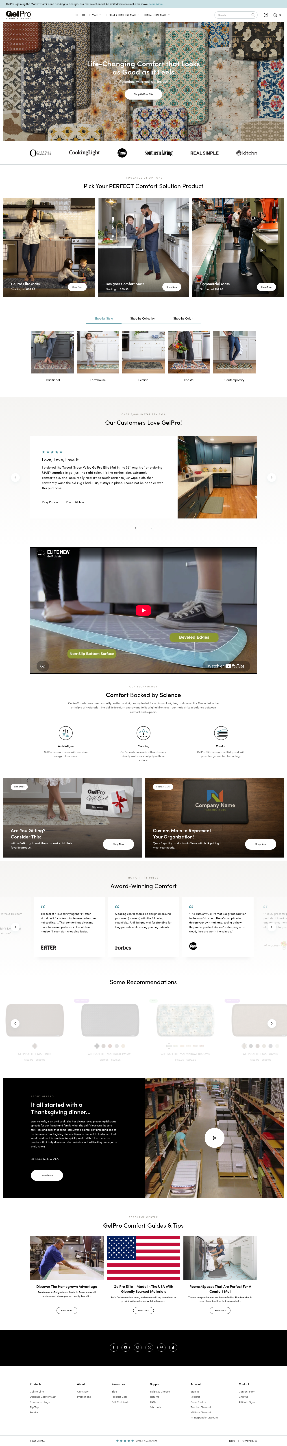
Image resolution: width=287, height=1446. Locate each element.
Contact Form (247, 1391)
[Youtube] (126, 1348)
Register (195, 1396)
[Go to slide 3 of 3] (15, 1023)
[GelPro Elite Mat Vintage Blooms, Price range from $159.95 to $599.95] (68, 1020)
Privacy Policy (249, 1441)
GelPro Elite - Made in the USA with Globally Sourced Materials (143, 1289)
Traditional (53, 380)
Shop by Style (103, 318)
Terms (232, 1441)
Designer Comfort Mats (121, 15)
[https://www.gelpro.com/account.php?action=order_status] (266, 15)
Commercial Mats (155, 15)
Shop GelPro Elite (143, 94)
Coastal (189, 380)
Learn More (156, 4)
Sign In (195, 1391)
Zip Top (34, 1407)
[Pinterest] (161, 1348)
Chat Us (243, 1396)
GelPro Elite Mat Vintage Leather (218, 1054)
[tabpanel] (143, 477)
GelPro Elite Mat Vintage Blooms (68, 1054)
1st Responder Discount (204, 1417)
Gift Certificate (120, 1402)
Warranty (155, 1407)
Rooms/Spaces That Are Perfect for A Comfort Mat (220, 1289)
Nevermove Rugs (40, 1402)
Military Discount (201, 1412)
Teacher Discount (201, 1407)
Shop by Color (183, 318)
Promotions (84, 1396)
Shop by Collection (143, 318)
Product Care (119, 1396)
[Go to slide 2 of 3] (271, 1023)
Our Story (83, 1391)
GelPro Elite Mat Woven (143, 1054)
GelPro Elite (37, 1391)
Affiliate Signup (248, 1402)
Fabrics (34, 1412)
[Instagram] (138, 1348)
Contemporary (234, 380)
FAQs (153, 1402)
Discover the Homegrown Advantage (66, 1286)
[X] (150, 1348)
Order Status (198, 1402)
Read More (66, 1310)
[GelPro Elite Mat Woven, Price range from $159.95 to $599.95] (143, 1020)
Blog (114, 1391)
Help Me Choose (160, 1391)
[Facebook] (114, 1348)
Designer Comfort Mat (43, 1396)
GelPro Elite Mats (87, 15)
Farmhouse (98, 380)
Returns (154, 1396)
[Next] (271, 477)
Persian (143, 380)
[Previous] (15, 477)
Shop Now (77, 286)
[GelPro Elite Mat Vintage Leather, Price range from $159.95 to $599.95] (219, 1020)
